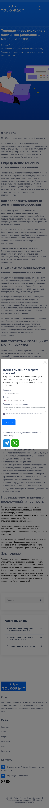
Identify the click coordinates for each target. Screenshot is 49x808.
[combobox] (6, 400)
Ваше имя (7, 390)
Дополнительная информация (15, 404)
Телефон (6, 397)
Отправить (10, 422)
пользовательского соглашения (31, 414)
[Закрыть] (45, 362)
